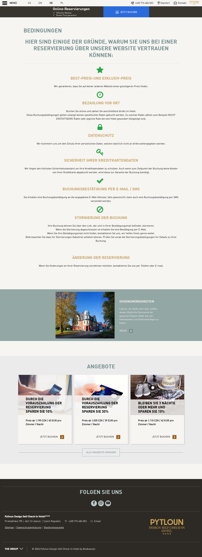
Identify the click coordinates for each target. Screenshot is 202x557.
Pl (61, 3)
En (40, 3)
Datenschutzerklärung (28, 527)
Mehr (126, 331)
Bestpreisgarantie (54, 527)
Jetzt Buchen (52, 437)
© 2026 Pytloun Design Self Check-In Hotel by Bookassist (63, 549)
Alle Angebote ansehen (101, 452)
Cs (29, 3)
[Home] (194, 3)
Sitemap (9, 527)
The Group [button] (11, 549)
